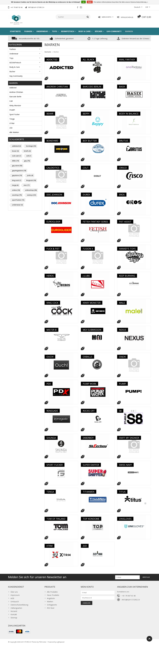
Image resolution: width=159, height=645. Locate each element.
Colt (11, 101)
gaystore (17, 175)
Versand (14, 611)
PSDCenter (42, 642)
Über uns (14, 592)
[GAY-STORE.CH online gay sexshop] (16, 19)
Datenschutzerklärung (19, 605)
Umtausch (15, 601)
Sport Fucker (14, 114)
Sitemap (14, 617)
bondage (31, 146)
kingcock (31, 180)
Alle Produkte (52, 592)
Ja (83, 2)
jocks (30, 175)
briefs (27, 151)
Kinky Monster (15, 105)
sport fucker (18, 200)
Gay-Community (114, 31)
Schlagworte (52, 605)
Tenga (12, 119)
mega (15, 185)
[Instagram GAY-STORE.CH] (81, 7)
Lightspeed (60, 642)
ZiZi (10, 128)
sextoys (31, 195)
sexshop (17, 195)
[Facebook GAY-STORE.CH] (77, 7)
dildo (15, 161)
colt (28, 156)
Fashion (28, 31)
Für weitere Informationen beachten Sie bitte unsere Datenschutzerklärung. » (121, 2)
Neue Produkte (53, 595)
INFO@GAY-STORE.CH (131, 599)
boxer (15, 151)
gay (27, 161)
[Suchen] (87, 16)
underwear (17, 205)
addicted (16, 146)
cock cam (16, 156)
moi (26, 185)
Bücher (98, 31)
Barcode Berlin (15, 96)
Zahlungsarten (16, 608)
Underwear (42, 31)
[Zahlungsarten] (11, 631)
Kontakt (14, 614)
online (16, 190)
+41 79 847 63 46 (129, 596)
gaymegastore (19, 170)
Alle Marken (14, 132)
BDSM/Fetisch (67, 31)
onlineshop (31, 190)
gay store (17, 165)
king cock (16, 180)
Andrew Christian (16, 92)
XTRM (11, 123)
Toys (54, 31)
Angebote (51, 598)
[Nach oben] (149, 639)
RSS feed (50, 608)
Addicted (12, 87)
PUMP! (12, 110)
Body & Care (85, 31)
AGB (12, 598)
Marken (129, 31)
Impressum (15, 595)
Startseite (15, 31)
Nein (89, 2)
